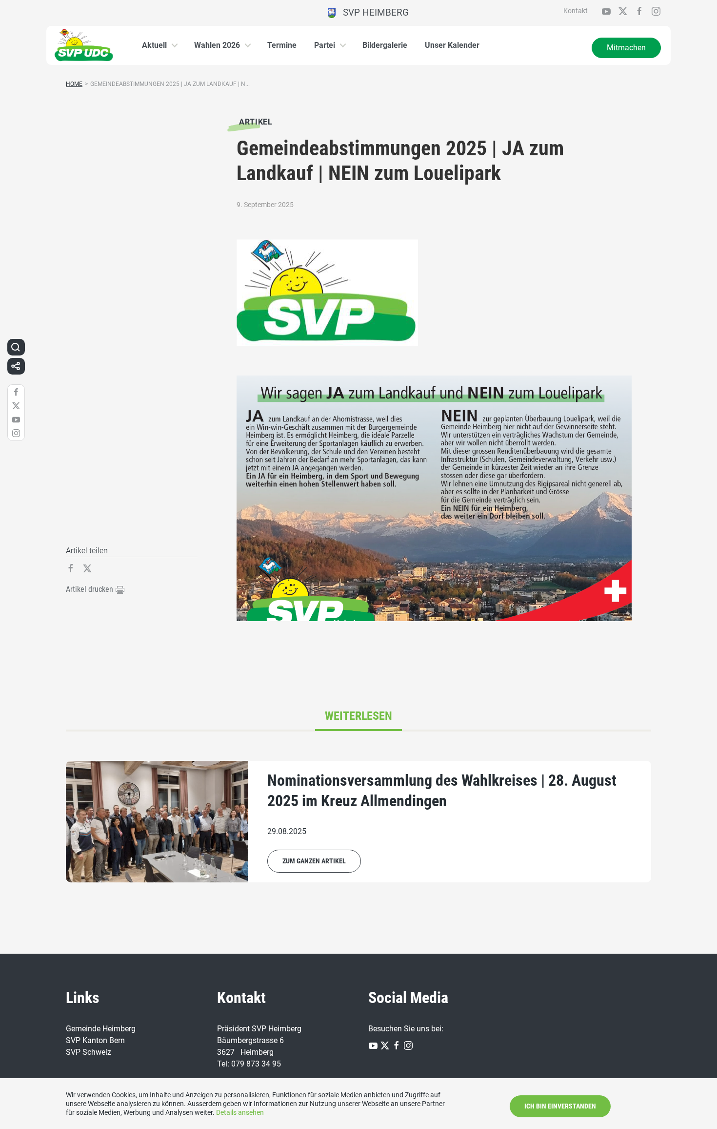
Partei (324, 45)
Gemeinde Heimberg (101, 1028)
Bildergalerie (384, 45)
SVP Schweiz (88, 1052)
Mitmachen (626, 47)
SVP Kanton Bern (95, 1040)
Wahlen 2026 (217, 45)
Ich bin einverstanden (560, 1106)
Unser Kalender (452, 45)
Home (74, 84)
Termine (282, 45)
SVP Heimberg (372, 12)
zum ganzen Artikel (314, 861)
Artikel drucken (90, 589)
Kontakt (575, 11)
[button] (15, 347)
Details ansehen (240, 1112)
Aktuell (154, 45)
